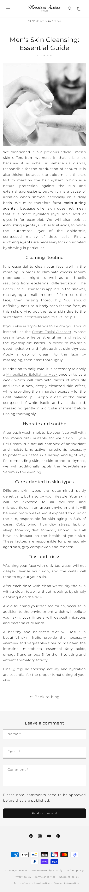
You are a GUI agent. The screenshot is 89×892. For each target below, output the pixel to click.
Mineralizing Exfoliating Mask (31, 374)
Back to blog (47, 697)
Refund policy (75, 870)
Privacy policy (22, 876)
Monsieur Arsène (26, 870)
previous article (57, 152)
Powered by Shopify (50, 870)
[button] (8, 8)
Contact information (66, 883)
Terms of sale (22, 883)
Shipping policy (69, 876)
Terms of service (45, 876)
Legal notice (42, 883)
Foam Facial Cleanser (22, 289)
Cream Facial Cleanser (51, 332)
